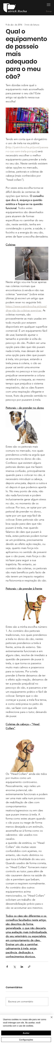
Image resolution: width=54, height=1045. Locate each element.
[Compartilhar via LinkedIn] (21, 966)
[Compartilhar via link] (29, 966)
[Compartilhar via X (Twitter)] (14, 966)
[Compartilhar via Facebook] (7, 966)
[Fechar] (49, 1019)
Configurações (26, 1039)
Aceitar (26, 1032)
